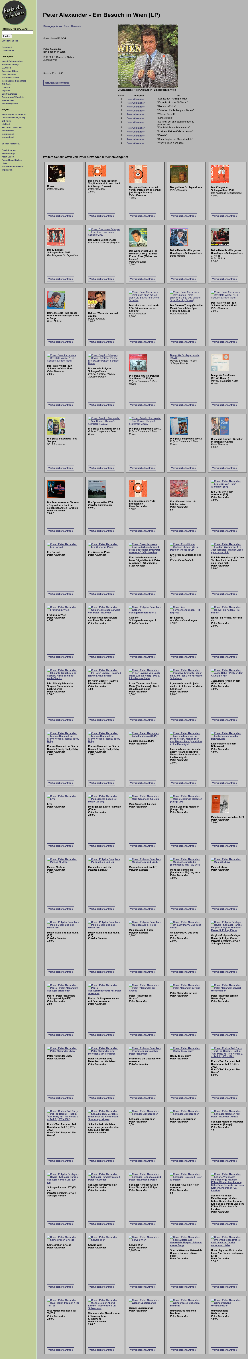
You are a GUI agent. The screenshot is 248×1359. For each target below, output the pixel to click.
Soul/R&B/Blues (9, 94)
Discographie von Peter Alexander (62, 26)
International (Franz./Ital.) (14, 81)
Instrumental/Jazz (10, 77)
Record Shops (8, 153)
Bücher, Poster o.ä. (11, 144)
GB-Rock (6, 84)
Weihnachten (8, 100)
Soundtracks (8, 131)
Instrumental (8, 134)
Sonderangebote (10, 104)
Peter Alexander (136, 99)
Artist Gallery (8, 157)
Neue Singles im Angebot (14, 114)
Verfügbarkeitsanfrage (56, 82)
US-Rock (6, 87)
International (8, 137)
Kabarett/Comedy (10, 64)
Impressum (7, 170)
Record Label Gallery (12, 160)
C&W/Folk (6, 68)
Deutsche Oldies (10, 71)
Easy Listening (9, 74)
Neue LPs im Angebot (12, 61)
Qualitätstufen (9, 150)
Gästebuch (7, 47)
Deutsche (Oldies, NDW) (13, 118)
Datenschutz (8, 50)
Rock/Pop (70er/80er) (12, 127)
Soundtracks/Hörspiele (13, 97)
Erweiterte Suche (10, 41)
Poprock (6, 91)
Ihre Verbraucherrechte (12, 166)
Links (4, 163)
